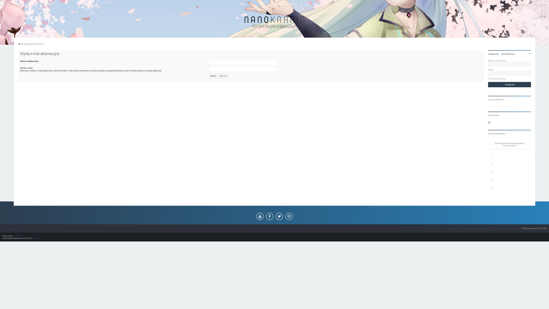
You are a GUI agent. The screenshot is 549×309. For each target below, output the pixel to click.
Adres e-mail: (26, 68)
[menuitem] (19, 4)
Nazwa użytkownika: (29, 61)
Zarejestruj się (508, 54)
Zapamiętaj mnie (498, 79)
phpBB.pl (36, 238)
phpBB (16, 236)
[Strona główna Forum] (274, 22)
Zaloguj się (493, 54)
